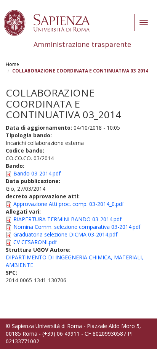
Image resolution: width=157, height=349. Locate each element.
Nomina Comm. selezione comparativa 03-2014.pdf (77, 226)
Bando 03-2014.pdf (37, 173)
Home (12, 64)
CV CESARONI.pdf (35, 242)
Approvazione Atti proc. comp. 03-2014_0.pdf (68, 203)
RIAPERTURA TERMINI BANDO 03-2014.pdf (67, 219)
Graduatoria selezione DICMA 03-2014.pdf (65, 234)
